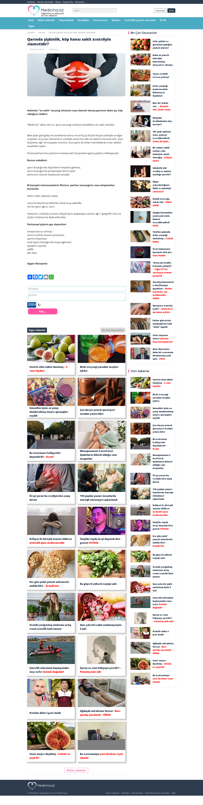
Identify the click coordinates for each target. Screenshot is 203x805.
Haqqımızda (67, 2)
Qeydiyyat (160, 10)
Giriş (171, 10)
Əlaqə (57, 2)
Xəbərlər (31, 32)
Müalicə (116, 20)
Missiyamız (79, 2)
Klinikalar (125, 793)
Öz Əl (163, 20)
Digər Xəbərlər (37, 330)
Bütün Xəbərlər (46, 20)
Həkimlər (31, 2)
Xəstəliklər (83, 20)
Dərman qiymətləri (45, 2)
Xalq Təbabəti (137, 793)
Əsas (31, 20)
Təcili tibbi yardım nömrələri (140, 20)
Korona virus (100, 20)
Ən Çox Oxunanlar (113, 330)
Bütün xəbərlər (76, 770)
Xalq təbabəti (66, 20)
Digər (31, 26)
